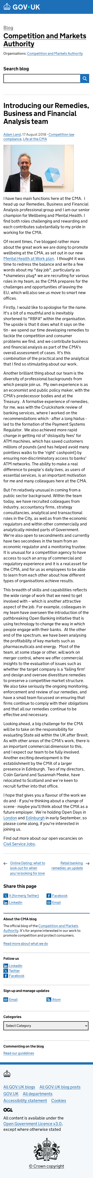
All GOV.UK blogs (19, 1087)
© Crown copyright (46, 1166)
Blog (8, 28)
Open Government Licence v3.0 (32, 1123)
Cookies (58, 1100)
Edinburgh (35, 817)
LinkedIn (15, 902)
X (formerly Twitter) (24, 895)
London (10, 817)
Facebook (59, 895)
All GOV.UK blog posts (60, 1087)
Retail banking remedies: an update (67, 865)
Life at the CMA (35, 139)
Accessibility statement (25, 1100)
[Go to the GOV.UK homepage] (21, 7)
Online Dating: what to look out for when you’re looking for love (27, 868)
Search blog (16, 69)
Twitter (14, 971)
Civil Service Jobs (19, 844)
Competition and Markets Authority (44, 39)
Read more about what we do (25, 943)
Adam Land (12, 134)
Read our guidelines (18, 1053)
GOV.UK (11, 1093)
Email (56, 902)
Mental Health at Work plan (28, 258)
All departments (38, 1093)
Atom (56, 999)
